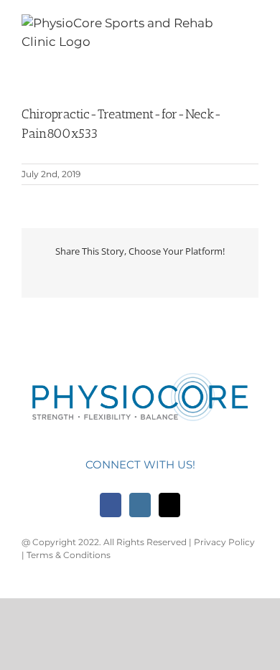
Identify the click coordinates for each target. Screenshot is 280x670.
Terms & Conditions (69, 554)
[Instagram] (140, 505)
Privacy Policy (224, 542)
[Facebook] (110, 505)
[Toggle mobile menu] (252, 29)
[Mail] (169, 505)
